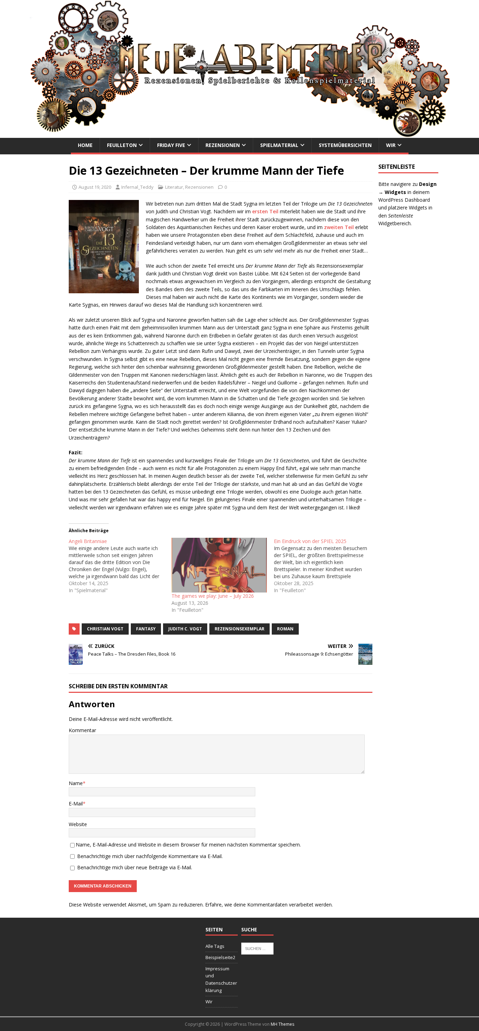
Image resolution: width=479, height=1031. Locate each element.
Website (78, 824)
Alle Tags (214, 946)
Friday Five (171, 145)
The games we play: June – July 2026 (212, 596)
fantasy (146, 629)
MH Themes (282, 1024)
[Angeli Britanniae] (120, 566)
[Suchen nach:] (257, 948)
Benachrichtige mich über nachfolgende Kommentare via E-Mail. (150, 856)
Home (85, 145)
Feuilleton (122, 145)
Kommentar (82, 730)
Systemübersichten (345, 145)
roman (285, 629)
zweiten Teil (339, 227)
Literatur (174, 187)
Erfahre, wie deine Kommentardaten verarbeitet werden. (269, 904)
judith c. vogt (185, 629)
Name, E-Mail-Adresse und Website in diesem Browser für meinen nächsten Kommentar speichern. (188, 844)
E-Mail (76, 803)
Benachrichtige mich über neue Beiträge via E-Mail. (134, 867)
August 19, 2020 (95, 187)
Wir (391, 145)
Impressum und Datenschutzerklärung (221, 979)
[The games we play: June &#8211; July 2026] (219, 565)
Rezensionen (222, 145)
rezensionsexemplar (239, 629)
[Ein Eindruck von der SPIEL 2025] (325, 566)
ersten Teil (265, 211)
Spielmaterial (279, 145)
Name (76, 783)
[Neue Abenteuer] (239, 133)
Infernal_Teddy (137, 187)
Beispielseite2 (220, 957)
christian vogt (105, 629)
